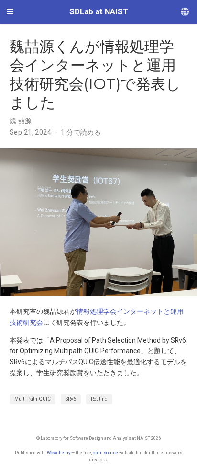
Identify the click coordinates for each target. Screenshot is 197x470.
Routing (99, 399)
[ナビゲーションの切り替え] (10, 12)
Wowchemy (58, 452)
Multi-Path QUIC (32, 399)
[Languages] (185, 12)
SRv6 (71, 399)
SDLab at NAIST (98, 11)
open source (105, 452)
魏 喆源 (21, 121)
